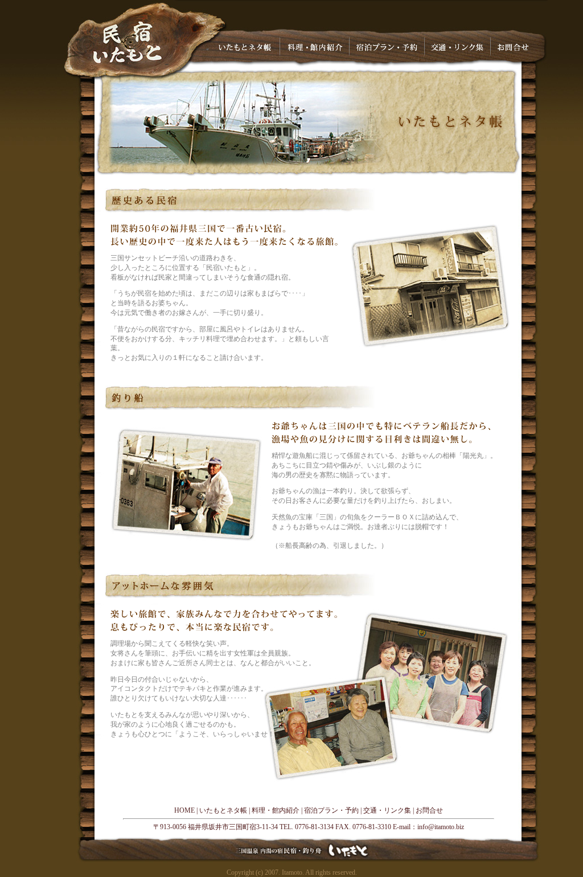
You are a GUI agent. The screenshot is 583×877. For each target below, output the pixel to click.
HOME (184, 810)
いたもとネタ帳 (223, 810)
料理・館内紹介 (275, 810)
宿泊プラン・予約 (331, 810)
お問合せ (429, 810)
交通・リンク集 (387, 810)
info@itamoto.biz (440, 827)
